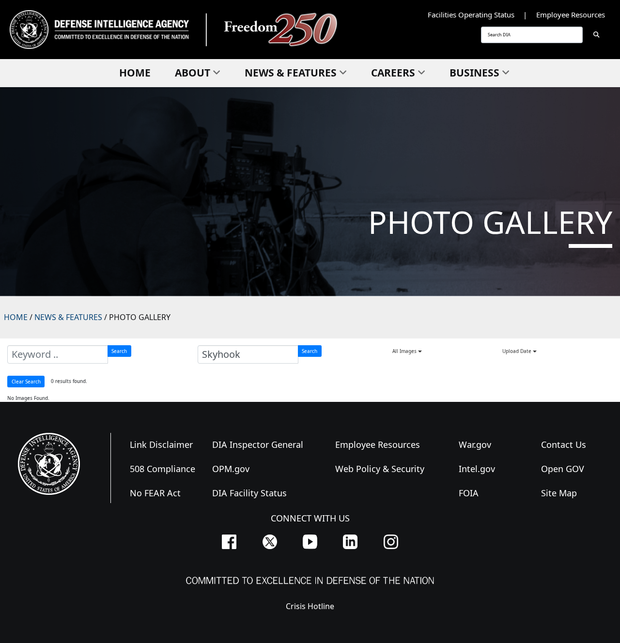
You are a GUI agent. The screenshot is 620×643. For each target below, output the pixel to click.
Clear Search (26, 381)
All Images (405, 351)
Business (474, 72)
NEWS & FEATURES (68, 317)
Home (135, 72)
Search (119, 351)
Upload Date (517, 351)
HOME (16, 317)
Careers (393, 72)
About (192, 72)
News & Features (291, 72)
